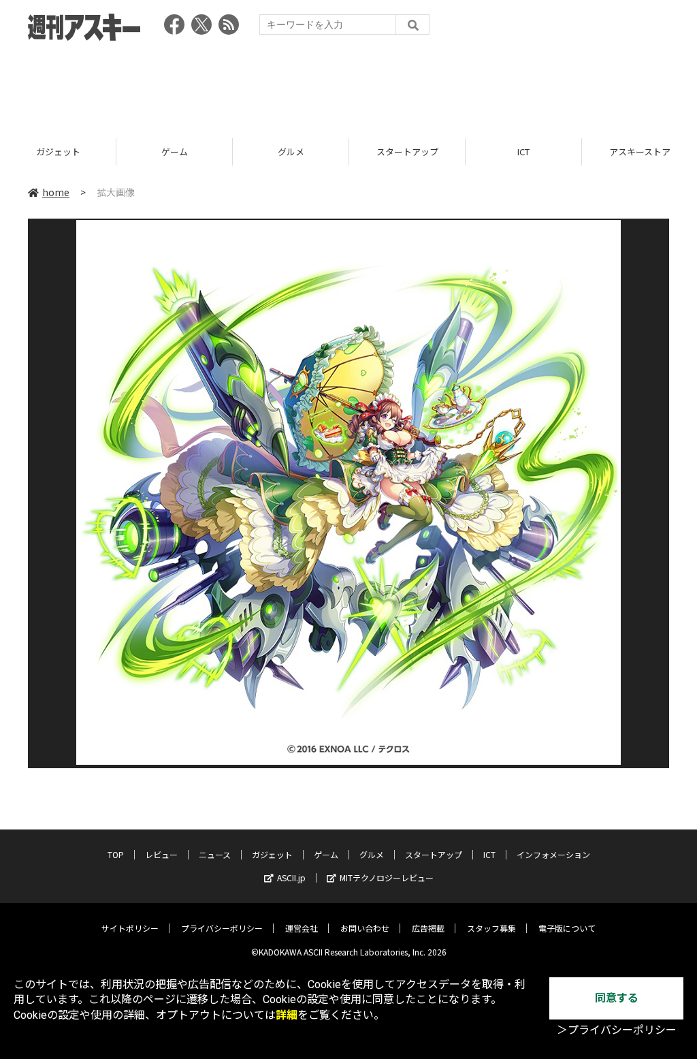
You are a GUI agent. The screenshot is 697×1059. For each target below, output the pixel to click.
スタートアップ (317, 151)
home (55, 192)
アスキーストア (550, 151)
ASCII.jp (291, 877)
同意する (616, 998)
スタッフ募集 (491, 928)
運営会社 (301, 928)
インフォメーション (553, 854)
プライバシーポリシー (222, 928)
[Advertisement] (348, 85)
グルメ (201, 151)
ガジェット (272, 854)
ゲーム (84, 151)
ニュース (215, 854)
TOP (116, 854)
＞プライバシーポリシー (617, 1030)
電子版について (567, 928)
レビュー (161, 854)
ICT (434, 151)
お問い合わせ (364, 928)
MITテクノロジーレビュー (387, 877)
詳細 (286, 1015)
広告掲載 (428, 928)
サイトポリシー (130, 928)
